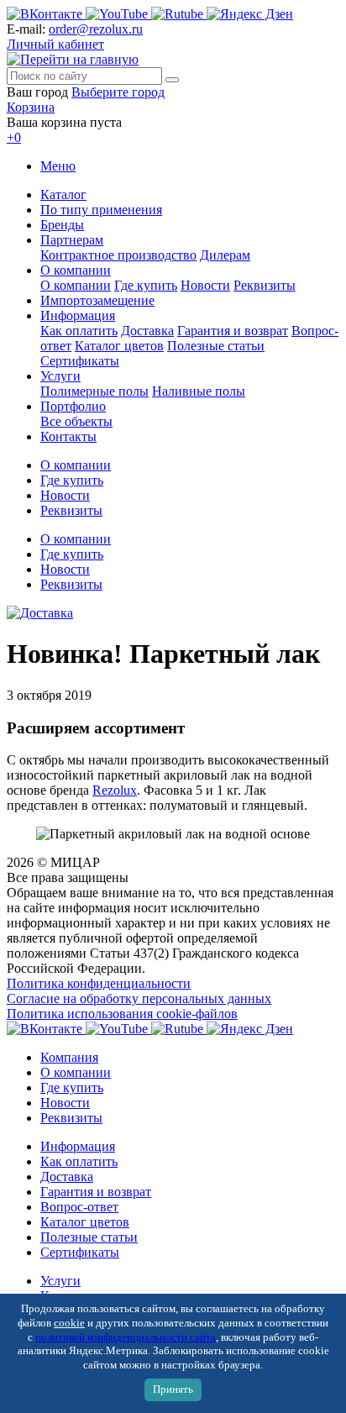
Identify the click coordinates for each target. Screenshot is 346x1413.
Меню (58, 166)
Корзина (31, 107)
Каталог (63, 194)
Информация (77, 315)
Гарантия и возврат (232, 330)
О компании (75, 270)
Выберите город (118, 92)
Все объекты (76, 421)
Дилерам (225, 255)
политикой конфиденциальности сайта (125, 1337)
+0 (14, 137)
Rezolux (114, 790)
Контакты (68, 436)
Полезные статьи (216, 346)
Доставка (147, 330)
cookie (69, 1323)
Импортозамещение (97, 300)
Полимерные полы (94, 391)
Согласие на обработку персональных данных (139, 998)
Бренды (62, 225)
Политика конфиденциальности (99, 983)
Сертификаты (79, 361)
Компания (69, 1057)
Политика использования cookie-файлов (122, 1013)
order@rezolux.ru (96, 29)
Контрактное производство (118, 255)
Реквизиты (264, 285)
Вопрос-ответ (79, 1207)
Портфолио (73, 406)
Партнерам (71, 240)
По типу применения (101, 209)
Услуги (60, 376)
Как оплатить (79, 330)
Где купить (145, 285)
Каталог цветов (119, 346)
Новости (205, 285)
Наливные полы (198, 391)
